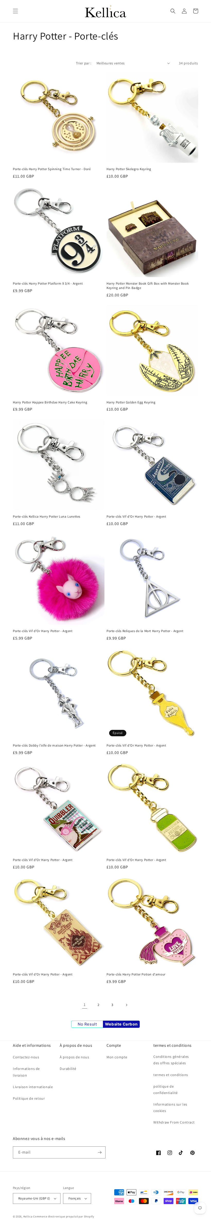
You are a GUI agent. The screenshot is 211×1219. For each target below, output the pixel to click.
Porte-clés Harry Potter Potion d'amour (136, 974)
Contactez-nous (26, 1057)
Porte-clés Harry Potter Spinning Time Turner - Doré (52, 169)
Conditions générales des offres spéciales (171, 1059)
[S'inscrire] (99, 1152)
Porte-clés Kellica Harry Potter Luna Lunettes (46, 517)
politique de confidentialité (165, 1089)
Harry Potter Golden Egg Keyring (131, 402)
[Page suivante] (126, 1005)
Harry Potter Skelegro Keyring (129, 169)
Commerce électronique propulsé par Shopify (63, 1216)
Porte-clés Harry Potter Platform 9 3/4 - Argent (48, 284)
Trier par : (83, 63)
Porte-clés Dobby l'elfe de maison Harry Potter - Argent (54, 745)
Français (74, 1198)
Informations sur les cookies (170, 1107)
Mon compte (117, 1057)
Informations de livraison (26, 1071)
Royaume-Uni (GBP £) (34, 1198)
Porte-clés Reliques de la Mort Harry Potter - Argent (145, 631)
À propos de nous (74, 1057)
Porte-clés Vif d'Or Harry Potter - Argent (136, 517)
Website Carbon (121, 1024)
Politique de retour (29, 1098)
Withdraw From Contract (174, 1122)
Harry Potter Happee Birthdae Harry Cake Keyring (50, 402)
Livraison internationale (33, 1087)
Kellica (28, 1216)
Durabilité (68, 1068)
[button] (15, 11)
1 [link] (85, 1004)
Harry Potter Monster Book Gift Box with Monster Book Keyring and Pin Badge (148, 286)
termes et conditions (170, 1074)
